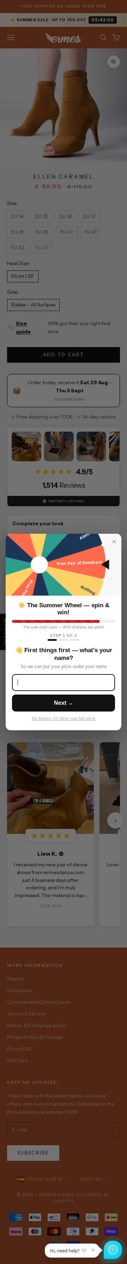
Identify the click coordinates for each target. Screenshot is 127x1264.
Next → (63, 703)
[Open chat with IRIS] (113, 1250)
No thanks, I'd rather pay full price (63, 718)
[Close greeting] (93, 1250)
